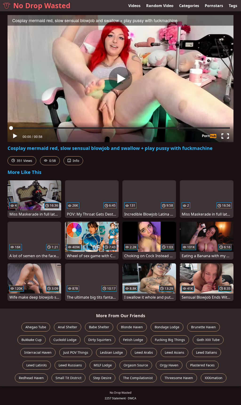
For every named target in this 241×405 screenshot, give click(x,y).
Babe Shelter (99, 327)
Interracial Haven (38, 352)
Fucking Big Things (170, 339)
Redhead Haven (31, 378)
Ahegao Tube (35, 327)
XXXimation (213, 378)
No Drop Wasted (41, 5)
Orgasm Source (136, 365)
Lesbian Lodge (111, 352)
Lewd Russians (70, 365)
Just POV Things (75, 352)
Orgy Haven (169, 365)
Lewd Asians (174, 352)
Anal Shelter (67, 327)
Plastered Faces (202, 365)
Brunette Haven (203, 327)
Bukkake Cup (31, 339)
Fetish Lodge (133, 339)
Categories (189, 5)
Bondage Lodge (167, 327)
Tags (233, 5)
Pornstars (214, 5)
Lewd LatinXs (36, 365)
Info (75, 160)
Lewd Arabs (144, 352)
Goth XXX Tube (208, 339)
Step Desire (102, 378)
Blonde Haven (132, 327)
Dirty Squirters (99, 339)
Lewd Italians (206, 352)
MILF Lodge (103, 365)
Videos (134, 5)
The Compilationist (138, 378)
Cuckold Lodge (64, 339)
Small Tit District (68, 378)
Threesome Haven (179, 378)
